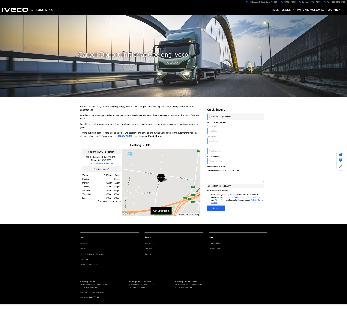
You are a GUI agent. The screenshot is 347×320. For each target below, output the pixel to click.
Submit (215, 208)
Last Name (212, 136)
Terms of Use (214, 249)
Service (286, 9)
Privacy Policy (220, 200)
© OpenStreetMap (192, 215)
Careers (148, 254)
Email (210, 146)
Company (333, 9)
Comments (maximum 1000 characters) (223, 170)
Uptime (83, 249)
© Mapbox (180, 215)
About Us (148, 249)
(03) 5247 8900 (124, 136)
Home (275, 9)
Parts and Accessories (310, 9)
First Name (212, 126)
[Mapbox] (130, 213)
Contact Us (149, 243)
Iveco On (84, 259)
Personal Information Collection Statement (245, 197)
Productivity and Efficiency (91, 254)
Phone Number (213, 156)
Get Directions (161, 210)
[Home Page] (15, 10)
